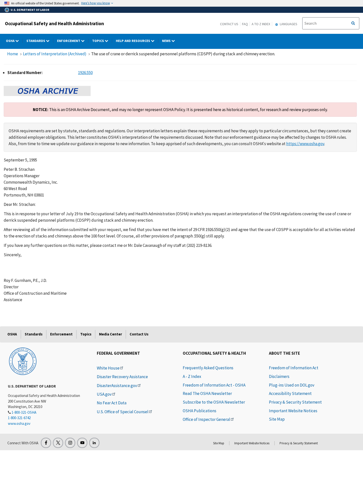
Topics (98, 41)
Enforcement (69, 41)
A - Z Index (192, 376)
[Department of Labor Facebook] (46, 443)
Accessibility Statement (290, 393)
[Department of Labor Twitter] (58, 443)
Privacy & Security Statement (295, 402)
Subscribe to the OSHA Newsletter (214, 402)
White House (108, 368)
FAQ (245, 24)
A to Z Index (261, 24)
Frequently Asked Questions (208, 368)
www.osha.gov (19, 423)
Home (12, 54)
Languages (288, 24)
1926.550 (85, 72)
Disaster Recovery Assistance (122, 376)
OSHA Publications (199, 410)
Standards (36, 41)
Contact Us (229, 24)
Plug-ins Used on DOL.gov (291, 385)
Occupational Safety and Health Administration (54, 23)
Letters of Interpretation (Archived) (54, 54)
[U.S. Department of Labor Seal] (23, 361)
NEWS (166, 41)
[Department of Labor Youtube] (82, 443)
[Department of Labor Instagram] (70, 443)
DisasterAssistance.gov (117, 385)
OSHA (10, 41)
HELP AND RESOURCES (133, 41)
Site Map (277, 419)
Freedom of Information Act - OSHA (214, 385)
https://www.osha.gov (305, 143)
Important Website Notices (293, 410)
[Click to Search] (353, 23)
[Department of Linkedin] (94, 443)
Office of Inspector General (206, 419)
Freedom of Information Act (293, 368)
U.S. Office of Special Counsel (122, 411)
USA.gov (104, 394)
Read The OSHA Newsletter (207, 393)
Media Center (110, 334)
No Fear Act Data (111, 403)
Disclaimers (279, 376)
